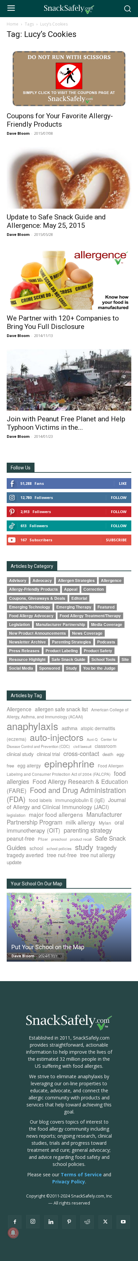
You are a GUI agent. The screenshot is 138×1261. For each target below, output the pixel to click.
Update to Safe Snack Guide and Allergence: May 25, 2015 (56, 221)
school (36, 848)
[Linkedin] (51, 1222)
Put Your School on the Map (47, 947)
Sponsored (49, 668)
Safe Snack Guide (68, 659)
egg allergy (29, 765)
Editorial (79, 598)
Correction (93, 589)
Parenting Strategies (71, 642)
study (84, 846)
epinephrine (69, 763)
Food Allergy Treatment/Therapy (90, 616)
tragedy (106, 847)
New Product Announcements (37, 633)
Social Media (21, 668)
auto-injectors (56, 737)
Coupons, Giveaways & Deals (37, 598)
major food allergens (56, 814)
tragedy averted (25, 854)
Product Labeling (62, 651)
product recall (80, 839)
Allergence (111, 580)
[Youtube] (123, 1222)
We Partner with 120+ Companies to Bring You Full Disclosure (63, 322)
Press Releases (24, 651)
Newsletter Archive (27, 642)
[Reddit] (87, 1222)
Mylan (105, 822)
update (14, 862)
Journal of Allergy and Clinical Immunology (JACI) (66, 803)
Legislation (19, 624)
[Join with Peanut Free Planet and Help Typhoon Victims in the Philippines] (69, 380)
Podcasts (106, 642)
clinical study (20, 753)
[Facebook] (14, 1222)
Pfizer (43, 839)
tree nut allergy (97, 855)
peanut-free (20, 838)
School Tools (103, 659)
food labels (40, 800)
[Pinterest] (69, 1222)
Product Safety (98, 651)
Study (71, 668)
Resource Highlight (27, 659)
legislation (16, 815)
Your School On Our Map (36, 883)
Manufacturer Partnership (60, 624)
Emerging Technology (29, 607)
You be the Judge (99, 668)
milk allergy (80, 822)
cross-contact (81, 753)
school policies (59, 848)
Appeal (70, 589)
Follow (119, 497)
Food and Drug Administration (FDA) (66, 794)
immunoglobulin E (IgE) (80, 800)
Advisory (17, 580)
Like (123, 483)
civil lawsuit (82, 746)
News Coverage (87, 633)
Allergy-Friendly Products (33, 589)
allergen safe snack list (61, 709)
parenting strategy (88, 830)
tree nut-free (62, 855)
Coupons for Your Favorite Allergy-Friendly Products (60, 120)
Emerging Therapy (73, 607)
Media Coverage (106, 624)
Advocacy (42, 580)
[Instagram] (33, 1221)
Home (12, 24)
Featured (106, 607)
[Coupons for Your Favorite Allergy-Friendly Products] (69, 77)
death (107, 754)
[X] (105, 1222)
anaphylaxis (32, 726)
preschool (59, 839)
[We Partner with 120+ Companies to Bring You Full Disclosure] (69, 279)
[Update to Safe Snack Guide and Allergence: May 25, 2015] (69, 178)
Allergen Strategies (76, 580)
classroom (105, 746)
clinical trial (48, 753)
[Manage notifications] (13, 1232)
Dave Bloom (18, 133)
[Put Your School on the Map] (69, 927)
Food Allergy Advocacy (31, 616)
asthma (69, 727)
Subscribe (116, 539)
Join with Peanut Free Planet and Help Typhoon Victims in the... (66, 423)
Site (125, 659)
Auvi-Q (92, 739)
